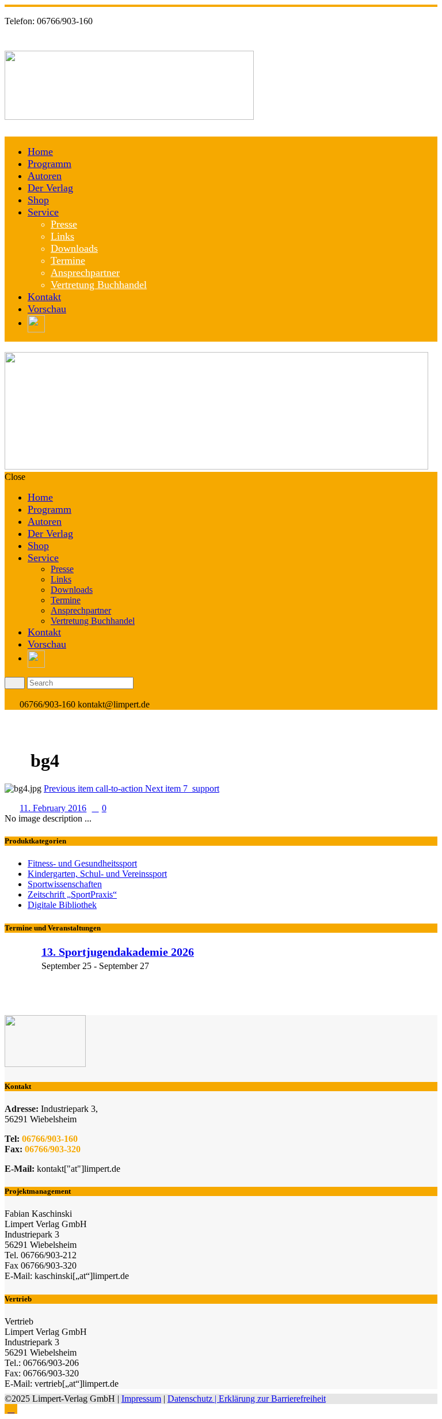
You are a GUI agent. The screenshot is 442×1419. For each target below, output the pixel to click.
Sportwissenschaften (65, 884)
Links (62, 236)
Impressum (141, 1398)
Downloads (74, 248)
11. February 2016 (53, 808)
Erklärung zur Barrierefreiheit (272, 1398)
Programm (49, 163)
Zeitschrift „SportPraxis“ (72, 894)
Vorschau (47, 309)
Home (40, 151)
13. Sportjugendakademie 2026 (117, 951)
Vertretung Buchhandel (99, 284)
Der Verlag (50, 188)
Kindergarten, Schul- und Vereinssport (97, 874)
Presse (64, 224)
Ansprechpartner (85, 272)
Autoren (45, 175)
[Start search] (15, 683)
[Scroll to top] (11, 1409)
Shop (38, 200)
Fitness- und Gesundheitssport (82, 863)
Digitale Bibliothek (62, 905)
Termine (68, 260)
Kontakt (44, 296)
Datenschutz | (193, 1398)
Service (43, 212)
